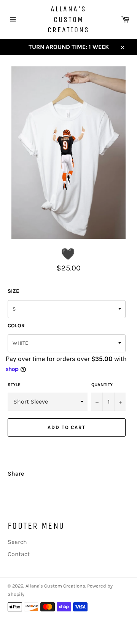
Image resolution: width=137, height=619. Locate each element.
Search (17, 541)
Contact (19, 554)
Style (14, 384)
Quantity (102, 384)
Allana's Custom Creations (68, 19)
